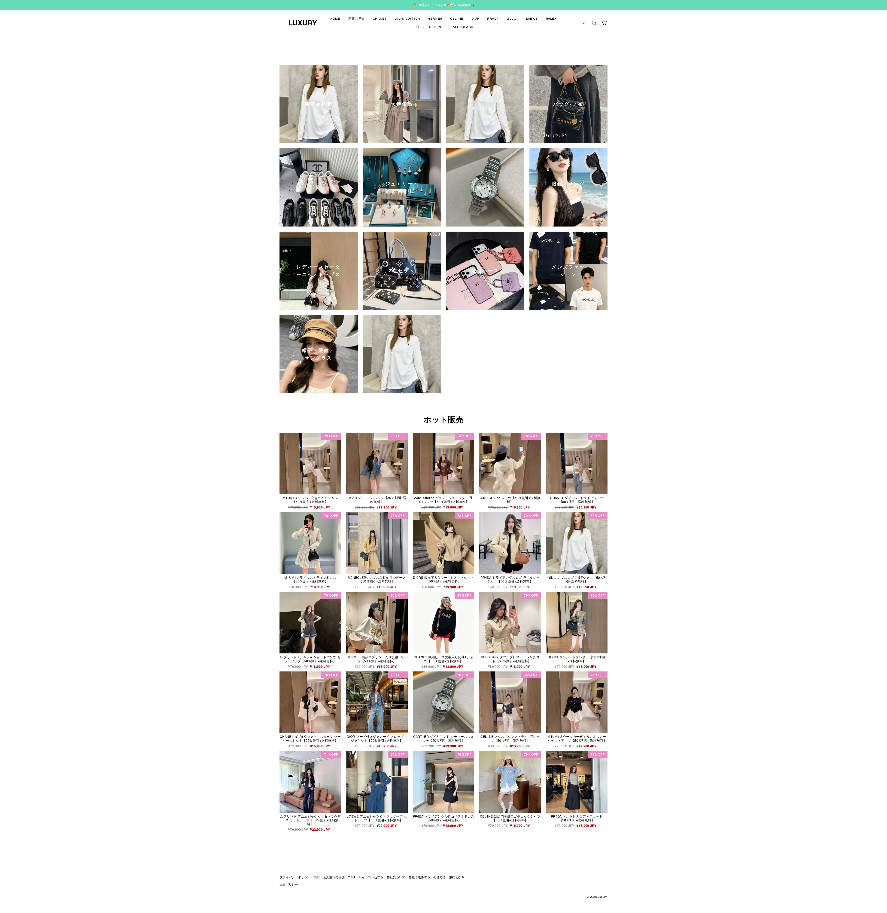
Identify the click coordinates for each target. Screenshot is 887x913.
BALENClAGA (462, 27)
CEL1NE (457, 18)
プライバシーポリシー (294, 877)
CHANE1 (380, 18)
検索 (317, 877)
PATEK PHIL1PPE (427, 27)
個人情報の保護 (334, 877)
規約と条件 (457, 877)
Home (335, 18)
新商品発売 (356, 18)
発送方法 (439, 877)
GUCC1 (512, 18)
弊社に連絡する (419, 877)
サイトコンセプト (371, 877)
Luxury (303, 23)
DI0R (475, 18)
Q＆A (351, 877)
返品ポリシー (288, 884)
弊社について (396, 877)
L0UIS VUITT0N (407, 18)
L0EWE (532, 18)
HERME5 (435, 18)
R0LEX (551, 18)
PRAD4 (493, 18)
